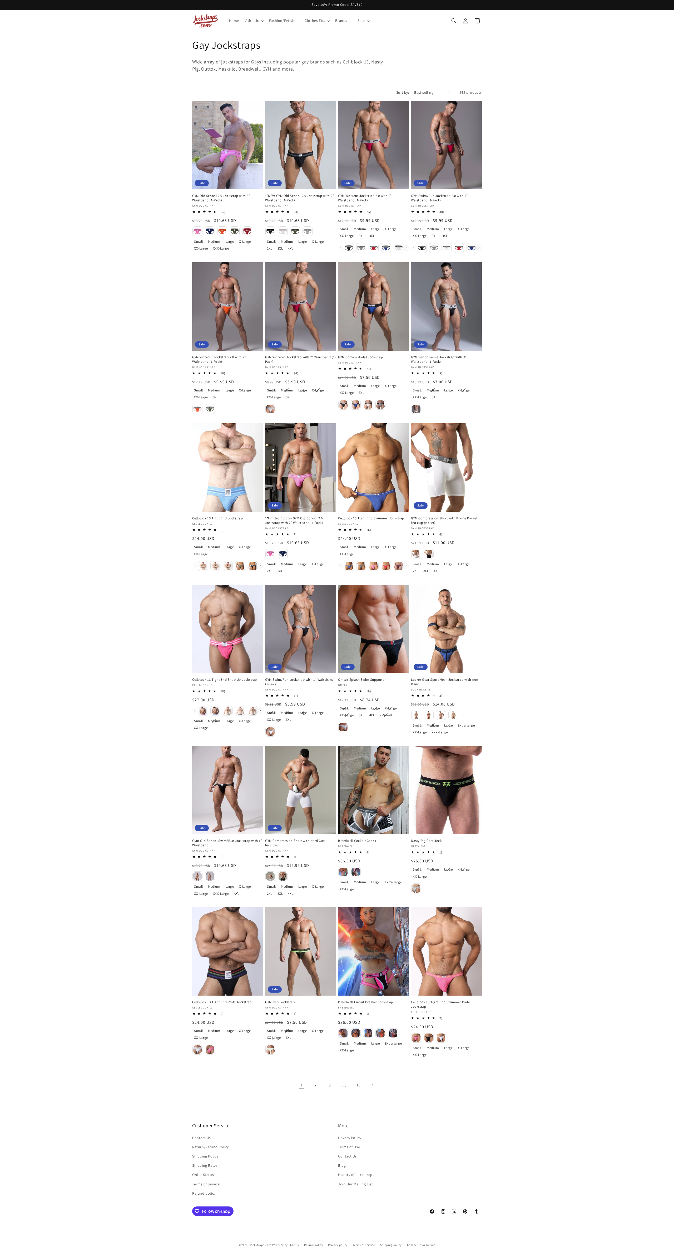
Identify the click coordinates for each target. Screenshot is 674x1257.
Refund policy (204, 1193)
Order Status (203, 1174)
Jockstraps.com (260, 1245)
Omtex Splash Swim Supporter (361, 680)
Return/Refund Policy (210, 1147)
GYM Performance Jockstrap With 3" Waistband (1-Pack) (439, 359)
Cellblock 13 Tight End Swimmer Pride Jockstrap (440, 1004)
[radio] (197, 231)
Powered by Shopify (285, 1245)
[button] (254, 20)
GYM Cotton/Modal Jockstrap (360, 357)
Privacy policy (338, 1245)
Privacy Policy (349, 1137)
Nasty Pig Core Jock (426, 841)
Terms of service (364, 1245)
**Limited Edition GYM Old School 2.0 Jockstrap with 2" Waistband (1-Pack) (294, 520)
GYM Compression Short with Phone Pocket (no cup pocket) (444, 520)
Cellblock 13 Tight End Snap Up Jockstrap (224, 680)
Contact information (421, 1245)
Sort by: (402, 92)
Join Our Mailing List (355, 1184)
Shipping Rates (204, 1165)
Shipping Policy (205, 1156)
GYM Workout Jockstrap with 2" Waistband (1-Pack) (300, 359)
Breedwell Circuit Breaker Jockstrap (365, 1002)
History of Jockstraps (356, 1174)
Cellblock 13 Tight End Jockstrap (217, 518)
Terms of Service (206, 1184)
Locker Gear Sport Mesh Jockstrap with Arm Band (444, 682)
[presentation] (406, 248)
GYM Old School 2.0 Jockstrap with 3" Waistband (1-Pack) (221, 198)
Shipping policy (391, 1245)
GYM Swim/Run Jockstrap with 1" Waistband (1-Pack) (299, 682)
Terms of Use (349, 1147)
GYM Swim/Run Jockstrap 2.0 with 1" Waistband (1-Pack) (439, 198)
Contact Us (201, 1137)
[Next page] (372, 1085)
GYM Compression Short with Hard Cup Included (295, 843)
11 (358, 1085)
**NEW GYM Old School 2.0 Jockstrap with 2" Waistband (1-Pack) (299, 198)
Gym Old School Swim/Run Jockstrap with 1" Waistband (227, 843)
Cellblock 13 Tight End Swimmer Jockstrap (371, 518)
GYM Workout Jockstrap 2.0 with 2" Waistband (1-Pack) (365, 198)
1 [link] (301, 1085)
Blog (342, 1165)
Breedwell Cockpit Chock (357, 841)
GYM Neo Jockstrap (280, 1002)
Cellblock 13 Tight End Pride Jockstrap (222, 1002)
